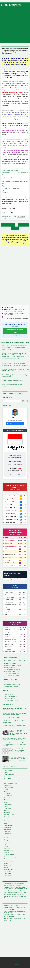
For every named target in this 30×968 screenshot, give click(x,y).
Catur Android (8, 777)
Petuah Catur (8, 829)
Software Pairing (8, 859)
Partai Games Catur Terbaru (12, 675)
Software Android (9, 854)
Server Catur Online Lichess (12, 684)
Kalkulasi (6, 810)
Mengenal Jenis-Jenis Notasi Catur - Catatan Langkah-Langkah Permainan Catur (17, 750)
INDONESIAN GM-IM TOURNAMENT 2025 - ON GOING (14, 912)
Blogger (16, 964)
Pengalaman (7, 827)
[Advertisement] (15, 26)
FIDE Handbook (8, 694)
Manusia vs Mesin (9, 814)
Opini (5, 823)
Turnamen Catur (8, 869)
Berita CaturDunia (9, 774)
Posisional (7, 831)
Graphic (6, 802)
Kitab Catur (7, 812)
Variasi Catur (7, 871)
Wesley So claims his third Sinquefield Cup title (15, 897)
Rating (6, 840)
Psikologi (6, 836)
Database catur (8, 787)
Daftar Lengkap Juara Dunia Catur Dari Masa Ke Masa (13, 721)
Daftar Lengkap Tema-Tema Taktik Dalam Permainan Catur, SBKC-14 (14, 726)
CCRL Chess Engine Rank (11, 673)
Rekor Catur (7, 842)
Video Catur (7, 873)
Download (7, 789)
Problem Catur (8, 833)
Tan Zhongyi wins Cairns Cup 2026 (14, 894)
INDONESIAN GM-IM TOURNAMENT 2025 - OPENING (14, 915)
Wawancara (7, 876)
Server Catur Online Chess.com (13, 682)
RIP (5, 844)
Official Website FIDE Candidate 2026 (15, 661)
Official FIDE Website (10, 663)
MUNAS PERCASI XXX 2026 (12, 905)
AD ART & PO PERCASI (11, 696)
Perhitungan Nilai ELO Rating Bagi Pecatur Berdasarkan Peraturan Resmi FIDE (14, 738)
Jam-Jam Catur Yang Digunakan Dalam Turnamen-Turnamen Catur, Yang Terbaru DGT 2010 (14, 744)
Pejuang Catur (8, 825)
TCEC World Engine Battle (11, 671)
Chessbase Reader (9, 698)
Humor (6, 806)
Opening (6, 821)
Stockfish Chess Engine (11, 700)
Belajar (6, 772)
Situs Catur (7, 852)
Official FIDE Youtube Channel (12, 665)
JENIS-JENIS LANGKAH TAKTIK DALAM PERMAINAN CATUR (14, 709)
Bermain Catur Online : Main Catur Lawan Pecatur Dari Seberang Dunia (14, 713)
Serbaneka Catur (9, 850)
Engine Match (8, 795)
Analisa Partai (8, 770)
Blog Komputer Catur (11, 5)
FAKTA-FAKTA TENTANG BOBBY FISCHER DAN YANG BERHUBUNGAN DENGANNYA (18, 758)
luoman (16, 963)
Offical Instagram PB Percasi (12, 669)
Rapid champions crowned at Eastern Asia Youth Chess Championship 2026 (15, 891)
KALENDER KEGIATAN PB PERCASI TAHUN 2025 (14, 919)
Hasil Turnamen (8, 804)
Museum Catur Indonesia (11, 686)
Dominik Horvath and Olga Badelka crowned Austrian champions (14, 884)
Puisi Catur (7, 838)
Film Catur (7, 800)
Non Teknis (7, 817)
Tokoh (6, 867)
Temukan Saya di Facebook (15, 423)
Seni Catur (7, 848)
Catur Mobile (7, 779)
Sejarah (6, 846)
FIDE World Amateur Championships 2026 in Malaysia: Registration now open (15, 887)
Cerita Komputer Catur (10, 783)
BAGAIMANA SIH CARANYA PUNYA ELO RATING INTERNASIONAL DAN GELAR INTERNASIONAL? (18, 732)
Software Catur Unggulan (11, 857)
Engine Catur (7, 793)
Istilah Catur (7, 808)
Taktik (6, 863)
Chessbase (7, 678)
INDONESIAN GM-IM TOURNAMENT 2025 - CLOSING (14, 908)
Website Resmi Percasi (10, 667)
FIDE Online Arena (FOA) (11, 680)
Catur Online (7, 781)
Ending (6, 791)
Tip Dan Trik (7, 865)
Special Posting (8, 861)
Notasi (6, 819)
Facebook (7, 798)
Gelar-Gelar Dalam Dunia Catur (11, 718)
